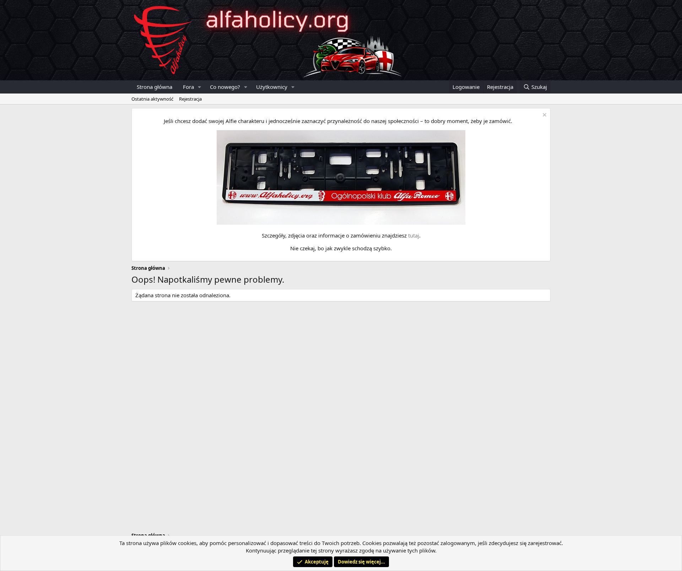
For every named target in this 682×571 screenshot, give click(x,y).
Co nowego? (225, 86)
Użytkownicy (271, 86)
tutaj (413, 235)
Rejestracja (190, 99)
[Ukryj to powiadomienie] (544, 115)
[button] (200, 87)
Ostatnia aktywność (152, 99)
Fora (188, 86)
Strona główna (154, 86)
